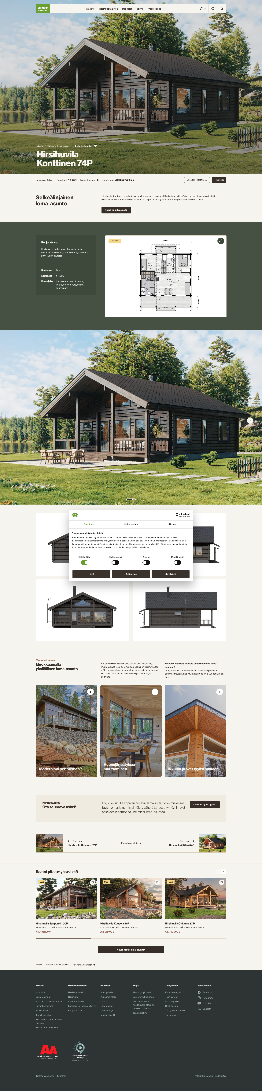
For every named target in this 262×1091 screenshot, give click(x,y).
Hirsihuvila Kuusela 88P (115, 923)
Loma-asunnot (63, 146)
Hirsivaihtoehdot (76, 992)
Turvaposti (170, 1015)
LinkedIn (206, 1008)
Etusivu (40, 146)
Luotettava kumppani (143, 997)
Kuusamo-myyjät (173, 992)
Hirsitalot (40, 992)
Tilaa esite (219, 180)
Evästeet (61, 1076)
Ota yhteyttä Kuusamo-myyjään (181, 670)
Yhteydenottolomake (175, 1010)
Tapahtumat (107, 1006)
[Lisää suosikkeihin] (92, 882)
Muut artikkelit (108, 1015)
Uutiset (104, 1001)
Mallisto (50, 146)
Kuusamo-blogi (108, 997)
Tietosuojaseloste (45, 1076)
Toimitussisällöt (43, 1015)
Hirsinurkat (73, 997)
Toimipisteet (171, 997)
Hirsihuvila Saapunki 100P (52, 923)
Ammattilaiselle (76, 1001)
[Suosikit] (212, 8)
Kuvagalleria (107, 992)
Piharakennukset (44, 1006)
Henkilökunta (172, 1006)
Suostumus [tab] (89, 524)
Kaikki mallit (42, 1010)
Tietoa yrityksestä (142, 992)
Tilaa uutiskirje (140, 1012)
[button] (165, 276)
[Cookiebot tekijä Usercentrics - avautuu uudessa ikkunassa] (178, 515)
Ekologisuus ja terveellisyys (82, 1006)
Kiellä (91, 574)
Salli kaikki (170, 574)
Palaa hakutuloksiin (131, 843)
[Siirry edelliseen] (218, 872)
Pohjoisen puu (75, 1010)
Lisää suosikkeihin (195, 180)
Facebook (207, 992)
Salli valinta (131, 574)
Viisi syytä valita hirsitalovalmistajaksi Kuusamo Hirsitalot (143, 1005)
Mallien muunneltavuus (47, 1027)
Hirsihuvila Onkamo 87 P (180, 923)
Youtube (206, 1003)
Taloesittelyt (107, 1010)
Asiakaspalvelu (172, 1001)
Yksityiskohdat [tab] (131, 524)
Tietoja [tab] (172, 524)
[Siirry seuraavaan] (250, 420)
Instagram (207, 998)
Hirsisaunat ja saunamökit (49, 1001)
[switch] (115, 561)
